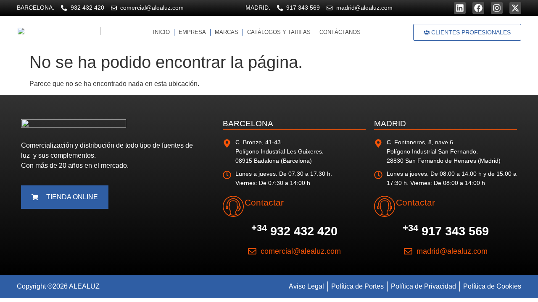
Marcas (226, 32)
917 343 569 (446, 231)
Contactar (264, 202)
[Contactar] (233, 206)
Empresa (192, 32)
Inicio (161, 32)
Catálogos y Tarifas (279, 32)
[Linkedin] (460, 8)
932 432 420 (294, 231)
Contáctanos (340, 32)
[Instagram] (497, 8)
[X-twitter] (515, 8)
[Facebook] (478, 8)
